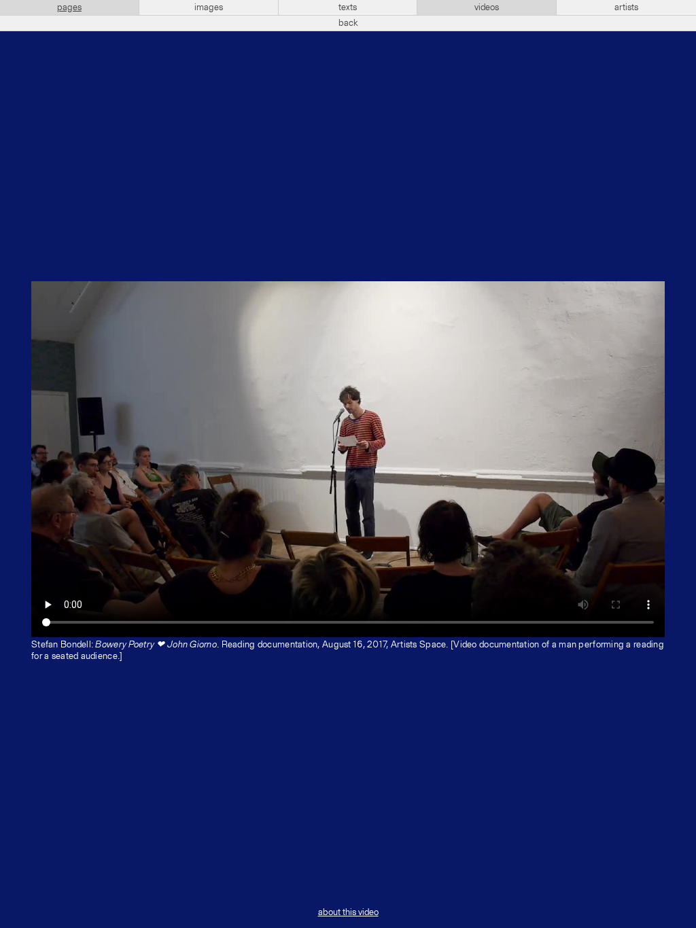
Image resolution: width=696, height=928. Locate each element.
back (348, 23)
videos (486, 7)
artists (626, 7)
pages (69, 7)
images (208, 7)
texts (347, 7)
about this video (348, 912)
